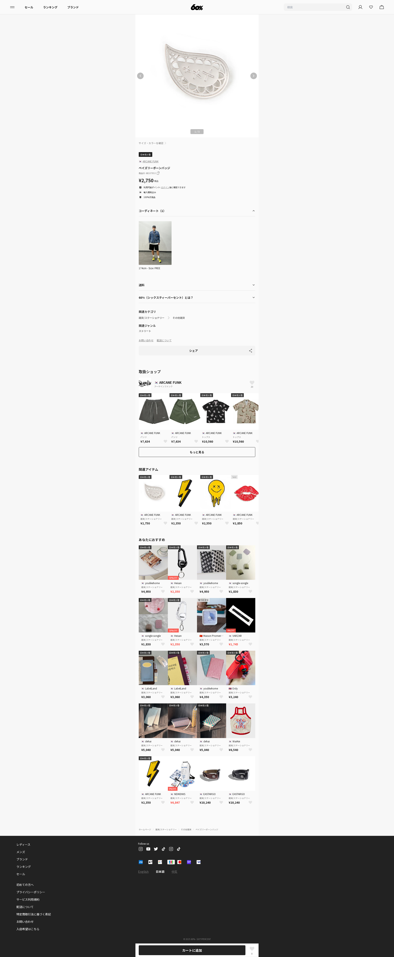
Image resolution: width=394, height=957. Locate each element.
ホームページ (145, 829)
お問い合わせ (146, 340)
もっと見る (197, 452)
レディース (23, 844)
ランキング (50, 7)
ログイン (165, 187)
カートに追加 (192, 950)
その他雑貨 (179, 317)
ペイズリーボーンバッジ (207, 829)
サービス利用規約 (27, 899)
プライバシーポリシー (30, 892)
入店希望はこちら (27, 929)
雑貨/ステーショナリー (151, 317)
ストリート (145, 331)
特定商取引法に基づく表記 (33, 914)
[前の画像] (140, 76)
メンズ (20, 852)
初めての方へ (25, 885)
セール (29, 7)
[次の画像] (253, 76)
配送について (164, 340)
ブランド (73, 7)
